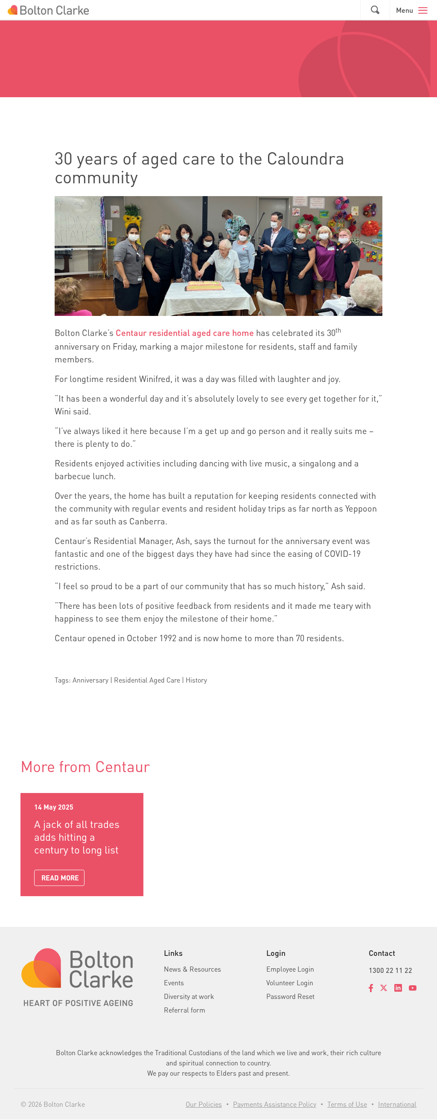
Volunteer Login (289, 982)
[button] (375, 10)
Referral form (184, 1009)
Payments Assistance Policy (274, 1104)
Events (174, 982)
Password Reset (290, 996)
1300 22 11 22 (390, 970)
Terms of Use (347, 1104)
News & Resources (192, 968)
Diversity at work (189, 996)
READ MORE (60, 877)
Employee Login (290, 968)
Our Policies (204, 1104)
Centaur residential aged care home (185, 332)
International (397, 1104)
